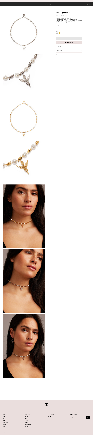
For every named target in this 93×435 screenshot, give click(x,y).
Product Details (58, 46)
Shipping (57, 54)
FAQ (3, 418)
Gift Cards (26, 426)
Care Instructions (59, 50)
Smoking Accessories (28, 424)
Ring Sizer (4, 426)
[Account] (87, 4)
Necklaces (26, 416)
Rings (26, 418)
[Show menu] (3, 4)
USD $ (4, 432)
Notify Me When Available (69, 42)
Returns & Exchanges (5, 422)
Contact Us (4, 428)
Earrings (26, 420)
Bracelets (26, 422)
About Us (4, 416)
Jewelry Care (4, 424)
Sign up (88, 417)
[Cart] (89, 4)
